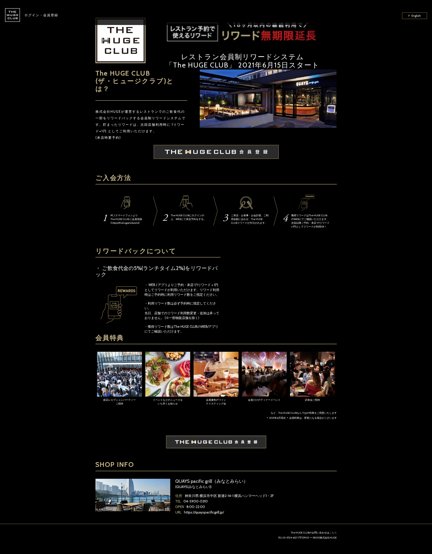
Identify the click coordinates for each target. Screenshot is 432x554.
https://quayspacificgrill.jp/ (204, 512)
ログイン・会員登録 (41, 15)
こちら (333, 532)
